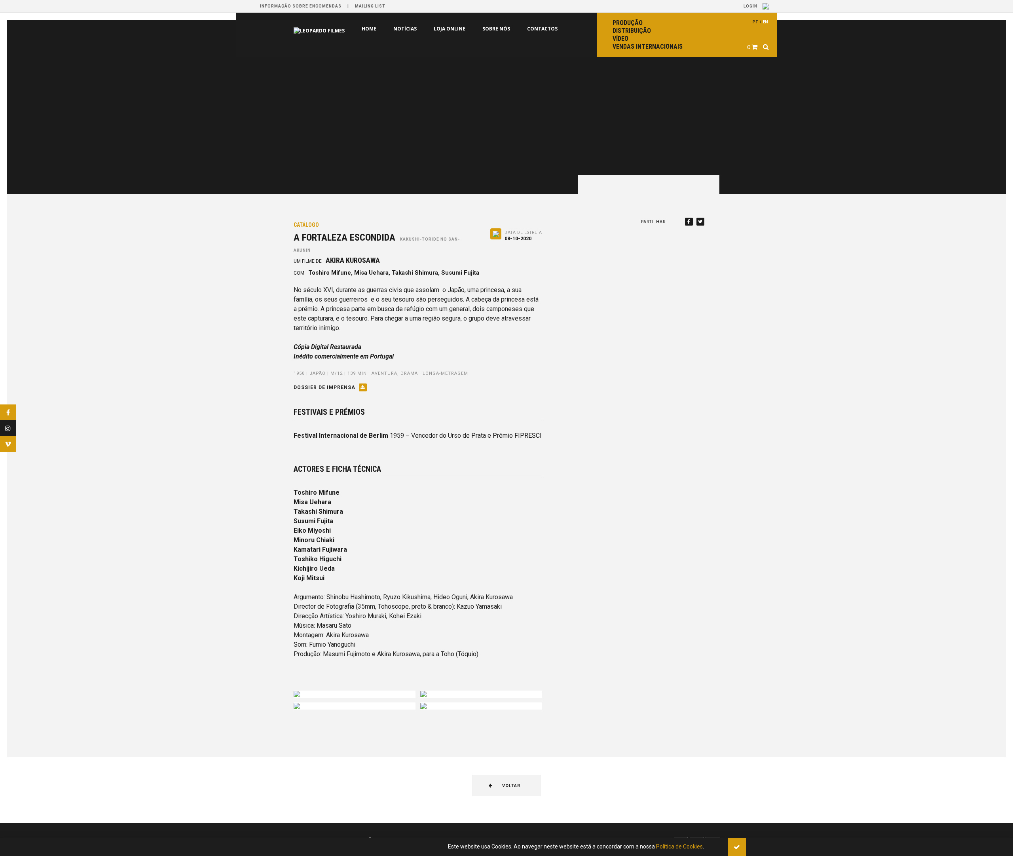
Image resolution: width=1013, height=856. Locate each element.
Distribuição (632, 30)
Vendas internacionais (648, 46)
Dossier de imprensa (325, 387)
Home (335, 28)
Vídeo (620, 38)
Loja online (416, 28)
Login (751, 6)
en (765, 22)
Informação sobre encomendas (300, 6)
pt (755, 22)
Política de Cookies (679, 846)
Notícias (371, 28)
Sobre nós (462, 28)
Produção (628, 23)
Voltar (510, 785)
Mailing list (370, 6)
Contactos (508, 28)
